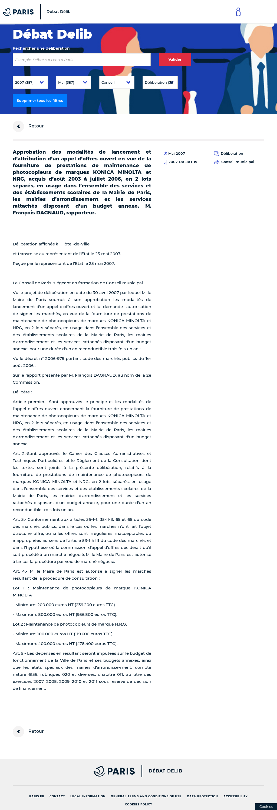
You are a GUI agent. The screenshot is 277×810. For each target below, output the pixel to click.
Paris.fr (36, 796)
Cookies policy (138, 804)
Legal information (87, 796)
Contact (57, 796)
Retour (35, 126)
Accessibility (235, 796)
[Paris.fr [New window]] (72, 771)
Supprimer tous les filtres (40, 100)
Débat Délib (165, 771)
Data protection (202, 796)
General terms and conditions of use (146, 796)
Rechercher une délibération (41, 48)
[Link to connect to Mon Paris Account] (238, 11)
